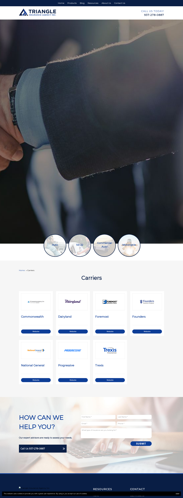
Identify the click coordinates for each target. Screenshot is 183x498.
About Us (106, 3)
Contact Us (119, 3)
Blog (82, 3)
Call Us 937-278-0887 (33, 448)
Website (36, 331)
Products (72, 3)
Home (61, 3)
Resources (93, 3)
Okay (177, 493)
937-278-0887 (154, 14)
